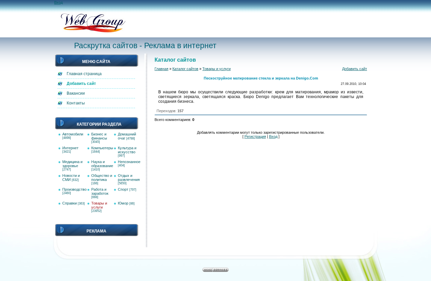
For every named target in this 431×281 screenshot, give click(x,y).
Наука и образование (102, 164)
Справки (69, 203)
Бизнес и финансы (99, 136)
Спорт (123, 189)
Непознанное (129, 162)
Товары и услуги (99, 205)
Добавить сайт (354, 69)
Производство (74, 189)
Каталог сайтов (185, 69)
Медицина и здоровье (72, 164)
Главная (161, 69)
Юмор (123, 203)
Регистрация (255, 136)
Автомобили (72, 134)
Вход (58, 2)
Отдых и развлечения (129, 178)
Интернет (70, 148)
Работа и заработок (99, 191)
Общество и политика (101, 178)
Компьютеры (102, 148)
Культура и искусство (127, 150)
